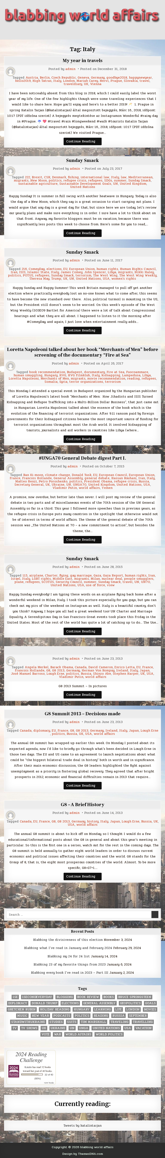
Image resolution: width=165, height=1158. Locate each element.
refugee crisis (74, 180)
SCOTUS (47, 582)
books (108, 997)
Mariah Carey (87, 80)
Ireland (122, 670)
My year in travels (82, 61)
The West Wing (105, 275)
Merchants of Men (55, 378)
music (22, 1015)
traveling (119, 1022)
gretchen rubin (22, 1009)
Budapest (74, 372)
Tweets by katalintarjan (82, 1125)
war (57, 1034)
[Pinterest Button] (71, 32)
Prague (116, 80)
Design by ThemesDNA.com (82, 1153)
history (93, 821)
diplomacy (41, 730)
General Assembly (68, 478)
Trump (56, 278)
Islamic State (38, 272)
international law (95, 177)
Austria (32, 77)
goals (150, 1003)
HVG (62, 375)
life (118, 1009)
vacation (143, 1028)
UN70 (145, 582)
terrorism (83, 275)
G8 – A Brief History (82, 805)
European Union (82, 269)
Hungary (51, 375)
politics (55, 180)
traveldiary (73, 84)
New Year (40, 1015)
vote (45, 1034)
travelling (143, 1022)
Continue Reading (84, 142)
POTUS (28, 275)
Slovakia (131, 80)
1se (15, 997)
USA (106, 278)
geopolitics (130, 1003)
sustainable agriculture (38, 183)
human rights (107, 269)
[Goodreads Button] (94, 32)
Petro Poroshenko (53, 481)
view (111, 585)
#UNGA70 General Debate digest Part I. (82, 458)
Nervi (104, 80)
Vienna (95, 84)
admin (70, 69)
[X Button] (63, 32)
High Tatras (42, 80)
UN (115, 183)
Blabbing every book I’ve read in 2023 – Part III (69, 972)
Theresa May (39, 278)
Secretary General (29, 484)
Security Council (69, 582)
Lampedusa (131, 375)
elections (54, 269)
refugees (95, 180)
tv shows (29, 1028)
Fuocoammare (137, 372)
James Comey (71, 272)
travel (144, 80)
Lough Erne (55, 673)
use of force (95, 585)
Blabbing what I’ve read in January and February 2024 (68, 948)
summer (120, 180)
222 (27, 177)
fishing (73, 177)
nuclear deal (112, 578)
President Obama (98, 481)
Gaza (97, 575)
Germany (98, 77)
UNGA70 (79, 484)
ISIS (22, 272)
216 (24, 269)
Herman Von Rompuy (98, 670)
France (15, 478)
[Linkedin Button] (79, 32)
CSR (47, 177)
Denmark (59, 177)
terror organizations (86, 381)
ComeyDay (37, 269)
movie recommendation (106, 378)
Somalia (51, 381)
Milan (95, 578)
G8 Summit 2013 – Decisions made (83, 714)
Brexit (37, 177)
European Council (113, 475)
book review (88, 997)
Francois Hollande (37, 478)
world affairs (89, 488)
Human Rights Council (138, 269)
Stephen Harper (126, 673)
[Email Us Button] (102, 32)
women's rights (123, 278)
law (124, 177)
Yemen (107, 488)
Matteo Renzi (26, 481)
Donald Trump (44, 1003)
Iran (14, 272)
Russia (144, 481)
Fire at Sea (115, 372)
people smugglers (138, 578)
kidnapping (110, 375)
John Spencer (95, 272)
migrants (21, 180)
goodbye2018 (116, 77)
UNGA (83, 1028)
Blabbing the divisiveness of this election (68, 939)
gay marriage (81, 575)
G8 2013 (58, 670)
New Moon (38, 180)
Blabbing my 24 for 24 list (68, 956)
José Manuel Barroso (28, 673)
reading (133, 378)
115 (25, 575)
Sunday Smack (82, 160)
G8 (48, 670)
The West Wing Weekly (138, 275)
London (69, 80)
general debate (97, 478)
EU (65, 269)
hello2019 (23, 80)
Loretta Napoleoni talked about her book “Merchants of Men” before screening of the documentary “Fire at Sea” (82, 352)
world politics (109, 1034)
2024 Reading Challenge (31, 1056)
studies (56, 1022)
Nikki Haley (144, 272)
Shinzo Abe (102, 673)
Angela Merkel (37, 667)
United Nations (82, 187)
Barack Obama (61, 667)
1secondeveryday (37, 997)
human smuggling (28, 375)
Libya (112, 272)
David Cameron (100, 667)
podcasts (61, 1015)
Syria (63, 381)
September (138, 1015)
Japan (145, 670)
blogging (65, 997)
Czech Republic (63, 77)
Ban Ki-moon (33, 475)
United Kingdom (133, 183)
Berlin (45, 77)
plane (19, 582)
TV (14, 1028)
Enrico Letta (125, 667)
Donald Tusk (82, 475)
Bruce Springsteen (134, 997)
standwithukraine (28, 1022)
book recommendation (47, 372)
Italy (57, 80)
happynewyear (140, 77)
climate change (57, 475)
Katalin (28, 1067)
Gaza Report (113, 575)
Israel (15, 578)
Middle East (62, 578)
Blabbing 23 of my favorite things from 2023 (70, 964)
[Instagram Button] (86, 32)
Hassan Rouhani (124, 478)
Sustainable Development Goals (85, 183)
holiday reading (54, 1009)
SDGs (108, 180)
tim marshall (93, 1022)
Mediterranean (140, 177)
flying (63, 575)
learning (102, 1009)
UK (86, 84)
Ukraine (58, 484)
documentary (94, 372)
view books (49, 1082)
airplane (36, 575)
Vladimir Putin (64, 488)
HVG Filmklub (79, 375)
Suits (71, 1022)
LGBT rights (41, 578)
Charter (51, 575)
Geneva (83, 77)
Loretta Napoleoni (24, 378)
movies (150, 1009)
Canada (81, 667)
